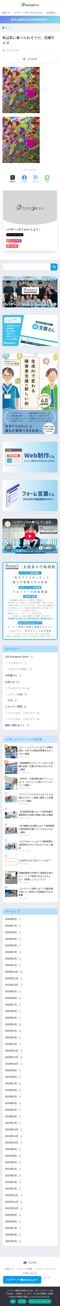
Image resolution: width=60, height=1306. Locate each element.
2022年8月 (12, 1221)
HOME (32, 1263)
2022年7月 (12, 1228)
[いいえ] (56, 1296)
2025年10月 (13, 985)
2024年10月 (13, 1064)
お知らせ (5, 12)
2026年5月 (12, 939)
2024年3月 (12, 1110)
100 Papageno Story (18, 656)
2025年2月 (12, 1037)
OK (13, 1301)
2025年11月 (13, 978)
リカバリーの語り (19, 669)
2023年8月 (13, 1156)
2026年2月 (12, 958)
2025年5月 (12, 1017)
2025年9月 (12, 991)
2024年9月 (12, 1070)
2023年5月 (12, 1169)
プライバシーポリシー (40, 1301)
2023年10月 (13, 1142)
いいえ (22, 1301)
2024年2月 (12, 1116)
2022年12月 (13, 1195)
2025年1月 (12, 1044)
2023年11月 (13, 1136)
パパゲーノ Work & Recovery (28, 12)
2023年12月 (13, 1129)
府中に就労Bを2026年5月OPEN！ (30, 19)
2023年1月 (12, 1188)
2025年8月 (12, 998)
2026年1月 (12, 965)
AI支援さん (51, 12)
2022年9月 (12, 1215)
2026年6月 (12, 932)
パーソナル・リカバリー (23, 719)
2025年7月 (12, 1004)
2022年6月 (12, 1234)
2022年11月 (13, 1202)
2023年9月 (12, 1149)
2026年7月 (12, 925)
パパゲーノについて (45, 1269)
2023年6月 (12, 1162)
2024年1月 (12, 1123)
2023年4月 (13, 1175)
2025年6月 (12, 1011)
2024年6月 (12, 1090)
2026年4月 (12, 945)
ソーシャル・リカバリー (23, 713)
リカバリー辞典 (15, 706)
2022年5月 (12, 1241)
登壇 (12, 700)
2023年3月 (12, 1182)
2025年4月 (13, 1024)
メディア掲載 (17, 694)
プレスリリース (18, 688)
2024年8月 (12, 1077)
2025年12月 (13, 971)
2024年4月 (12, 1103)
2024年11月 (13, 1057)
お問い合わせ (30, 1273)
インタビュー (17, 663)
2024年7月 (12, 1083)
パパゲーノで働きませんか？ (22, 1279)
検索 (54, 267)
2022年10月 (13, 1208)
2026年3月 (12, 952)
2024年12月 (13, 1050)
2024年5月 (12, 1096)
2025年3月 (13, 1031)
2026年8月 (12, 919)
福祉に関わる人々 (17, 725)
